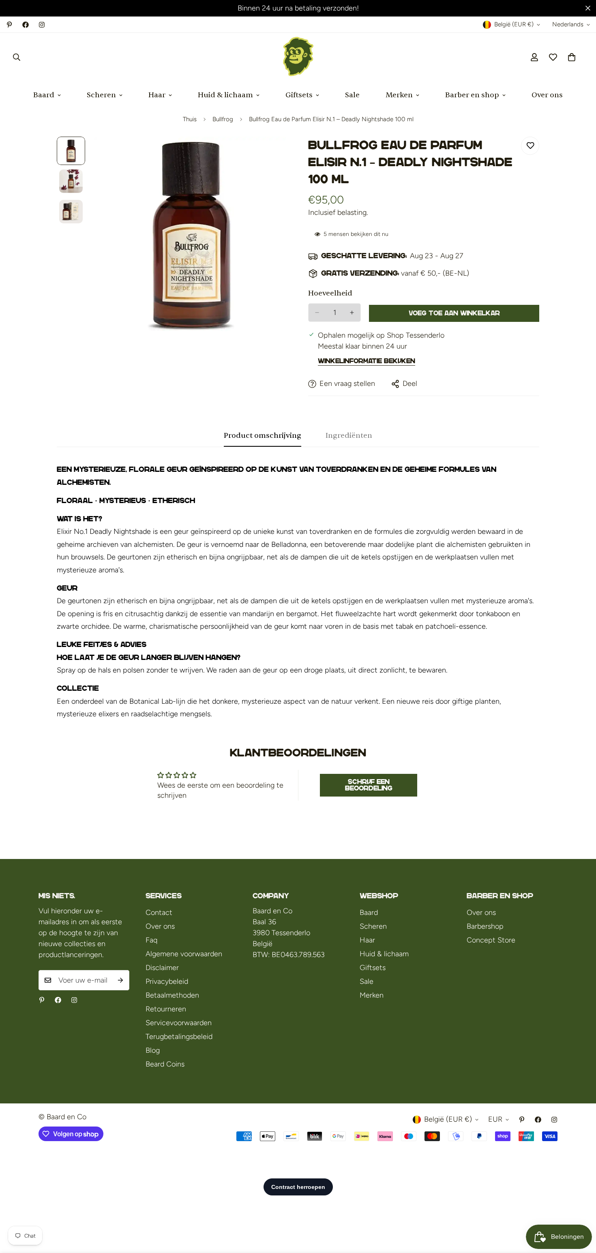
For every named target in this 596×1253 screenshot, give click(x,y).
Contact (159, 912)
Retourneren (166, 1009)
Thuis (190, 119)
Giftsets (299, 95)
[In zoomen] (271, 154)
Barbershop (485, 926)
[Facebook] (25, 24)
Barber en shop (472, 95)
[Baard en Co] (298, 57)
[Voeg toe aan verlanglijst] (530, 146)
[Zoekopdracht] (16, 57)
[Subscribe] (120, 980)
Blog (153, 1050)
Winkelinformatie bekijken (366, 361)
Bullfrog (222, 119)
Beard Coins (165, 1064)
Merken (399, 95)
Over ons (547, 95)
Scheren (101, 95)
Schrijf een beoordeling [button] (368, 785)
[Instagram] (42, 24)
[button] (571, 57)
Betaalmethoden (172, 995)
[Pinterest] (9, 24)
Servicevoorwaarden (179, 1022)
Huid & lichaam (225, 95)
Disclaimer (162, 967)
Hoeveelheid (330, 293)
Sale (352, 95)
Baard (43, 95)
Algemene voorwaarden (184, 953)
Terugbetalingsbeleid (179, 1036)
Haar (156, 95)
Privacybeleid (167, 981)
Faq (151, 940)
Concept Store (491, 940)
